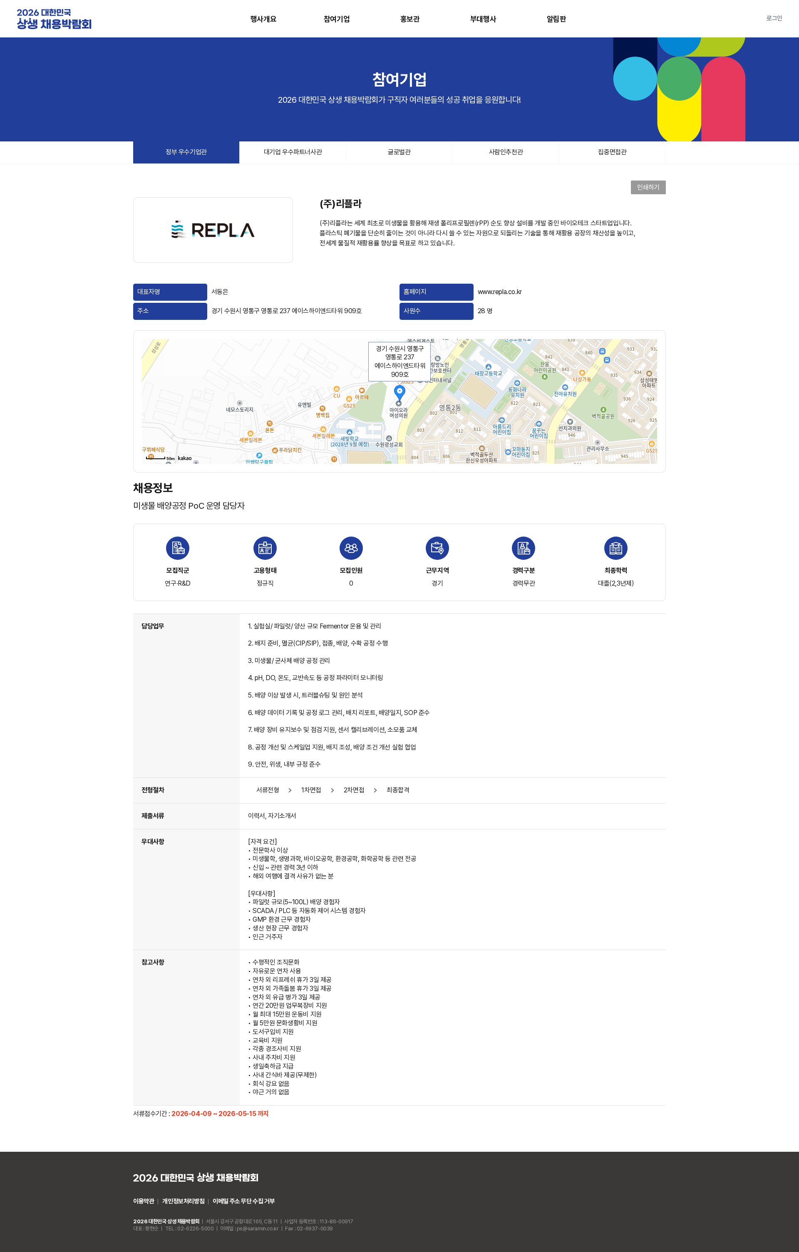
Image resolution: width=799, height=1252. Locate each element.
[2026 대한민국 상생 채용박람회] (54, 18)
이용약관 (143, 1201)
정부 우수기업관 (186, 152)
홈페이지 (415, 292)
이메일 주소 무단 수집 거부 (244, 1201)
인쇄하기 (648, 187)
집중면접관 (612, 152)
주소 (143, 311)
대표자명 (148, 292)
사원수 (412, 311)
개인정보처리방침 (183, 1201)
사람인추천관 (506, 152)
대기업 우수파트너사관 (293, 152)
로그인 (774, 18)
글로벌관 (399, 152)
